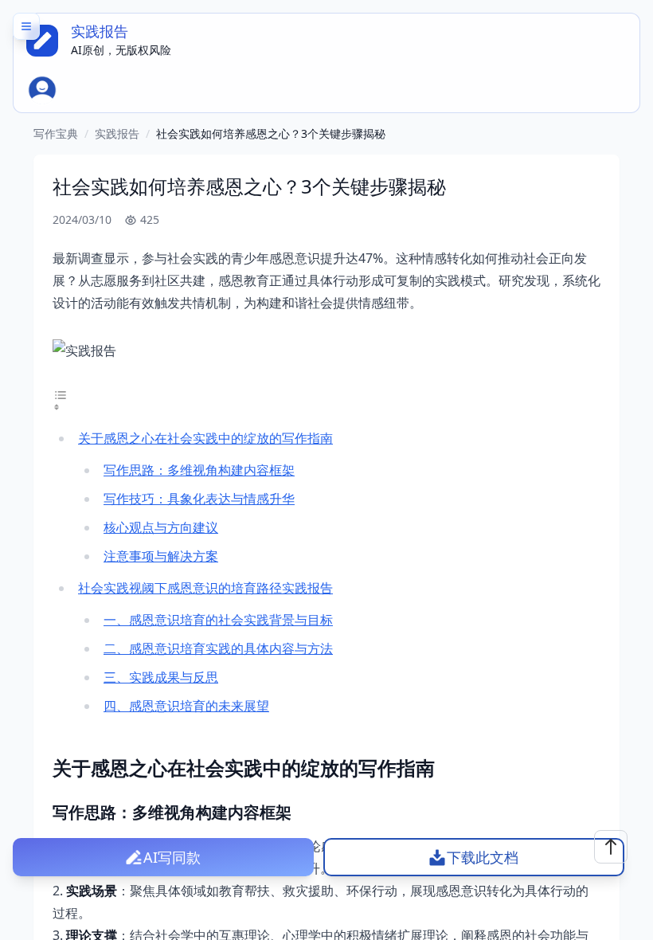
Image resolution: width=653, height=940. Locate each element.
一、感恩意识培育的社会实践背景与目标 (218, 620)
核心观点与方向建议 (161, 527)
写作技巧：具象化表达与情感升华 (199, 498)
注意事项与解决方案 (161, 556)
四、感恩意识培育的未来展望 (186, 706)
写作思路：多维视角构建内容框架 (199, 470)
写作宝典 (55, 133)
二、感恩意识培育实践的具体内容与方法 (218, 648)
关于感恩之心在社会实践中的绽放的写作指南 (205, 438)
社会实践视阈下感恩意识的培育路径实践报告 (205, 588)
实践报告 (117, 133)
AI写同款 (172, 857)
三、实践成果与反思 (161, 677)
